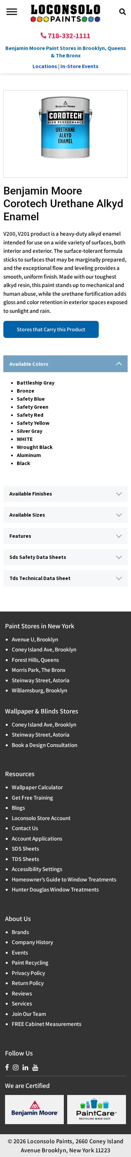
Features (20, 535)
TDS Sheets (25, 859)
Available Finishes (30, 493)
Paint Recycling (30, 962)
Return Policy (28, 983)
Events (20, 952)
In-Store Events (79, 66)
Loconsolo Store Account (41, 818)
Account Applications (37, 838)
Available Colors (28, 363)
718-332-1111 (68, 35)
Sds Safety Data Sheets (37, 557)
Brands (20, 932)
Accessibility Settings (37, 869)
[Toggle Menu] (11, 11)
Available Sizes (27, 514)
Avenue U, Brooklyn (35, 639)
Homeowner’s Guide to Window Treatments (64, 879)
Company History (32, 942)
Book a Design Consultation (44, 745)
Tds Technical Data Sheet (40, 578)
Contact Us (25, 828)
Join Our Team (29, 1014)
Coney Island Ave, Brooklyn (44, 649)
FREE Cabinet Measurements (46, 1024)
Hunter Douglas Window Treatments (55, 889)
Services (22, 1003)
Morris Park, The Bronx (39, 670)
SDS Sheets (25, 848)
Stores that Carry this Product (51, 329)
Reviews (22, 993)
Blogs (18, 807)
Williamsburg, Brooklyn (39, 690)
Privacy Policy (28, 973)
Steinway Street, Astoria (41, 680)
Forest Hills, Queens (35, 659)
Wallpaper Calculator (37, 787)
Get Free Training (32, 797)
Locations (45, 66)
